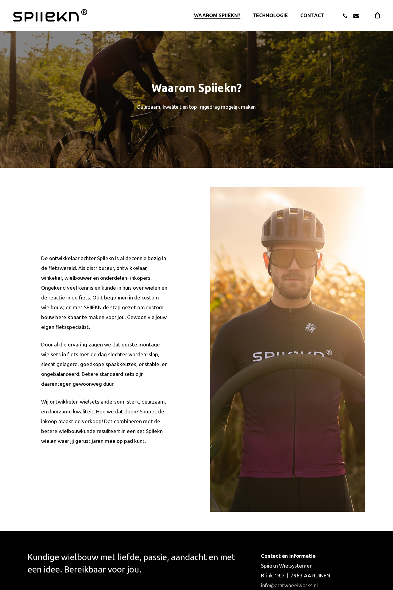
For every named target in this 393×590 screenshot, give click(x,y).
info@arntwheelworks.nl (289, 585)
